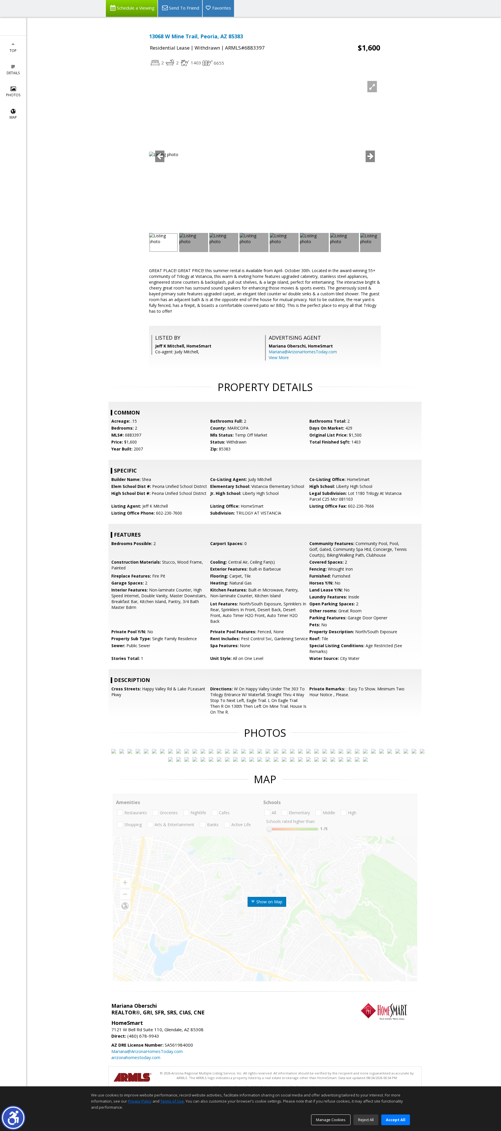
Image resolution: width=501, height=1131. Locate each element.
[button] (13, 1118)
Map (13, 117)
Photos (13, 95)
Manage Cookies (331, 1119)
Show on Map (268, 901)
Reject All (366, 1119)
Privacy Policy (140, 1101)
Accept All (395, 1119)
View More (279, 357)
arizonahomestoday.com (135, 1057)
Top (13, 50)
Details (13, 72)
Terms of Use (172, 1101)
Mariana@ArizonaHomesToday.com (303, 351)
